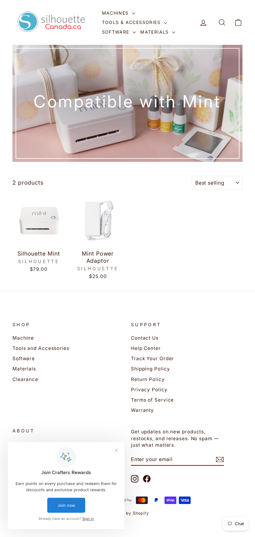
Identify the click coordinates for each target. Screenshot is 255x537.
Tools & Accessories (132, 22)
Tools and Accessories (40, 348)
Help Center (146, 348)
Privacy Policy (149, 390)
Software (116, 32)
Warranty (142, 410)
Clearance (25, 379)
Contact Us (145, 338)
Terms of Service (152, 400)
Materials (155, 32)
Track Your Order (152, 358)
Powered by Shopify (127, 513)
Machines (116, 13)
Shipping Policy (150, 369)
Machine (23, 338)
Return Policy (148, 379)
